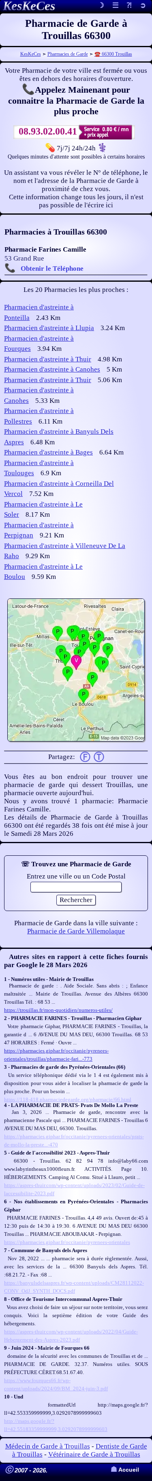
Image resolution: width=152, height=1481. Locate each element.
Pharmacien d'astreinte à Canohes (52, 369)
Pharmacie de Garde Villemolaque (76, 931)
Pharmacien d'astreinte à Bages (48, 452)
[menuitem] (143, 6)
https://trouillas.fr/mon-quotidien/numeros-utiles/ (58, 1010)
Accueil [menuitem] (125, 1470)
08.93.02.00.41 (48, 131)
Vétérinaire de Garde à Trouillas (94, 1454)
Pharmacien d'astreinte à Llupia (49, 328)
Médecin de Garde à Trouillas (47, 1446)
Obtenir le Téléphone (52, 268)
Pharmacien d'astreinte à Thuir (47, 359)
